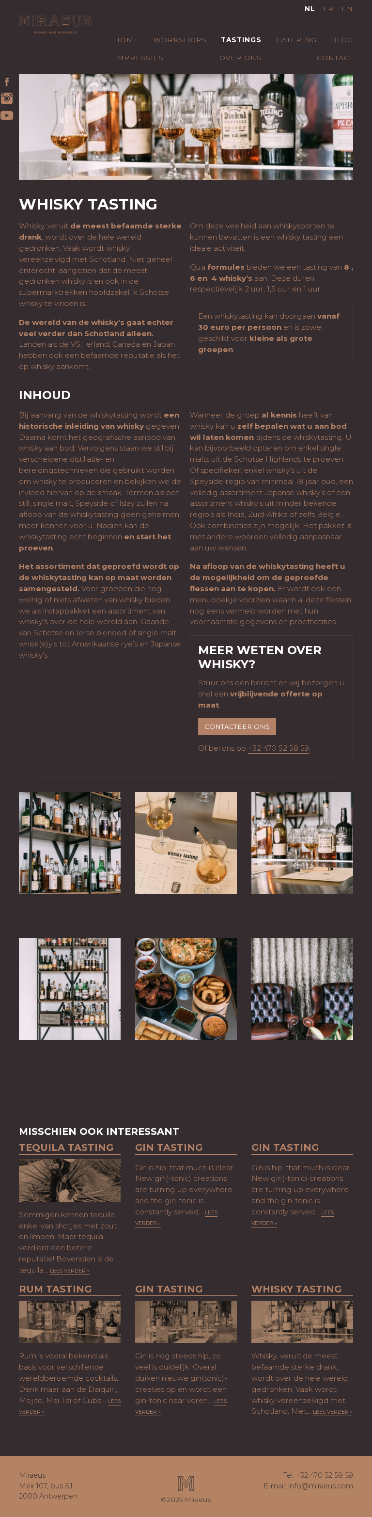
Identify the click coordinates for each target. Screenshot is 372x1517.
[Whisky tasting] (302, 1322)
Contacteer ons (237, 726)
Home (126, 40)
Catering (296, 40)
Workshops (180, 40)
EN (347, 9)
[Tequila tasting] (70, 1180)
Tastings (241, 40)
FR (328, 9)
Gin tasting (168, 1147)
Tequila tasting (66, 1147)
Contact (335, 58)
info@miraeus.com (320, 1486)
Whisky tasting (296, 1289)
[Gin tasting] (186, 1322)
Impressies (139, 58)
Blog (342, 40)
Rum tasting (55, 1289)
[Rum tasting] (70, 1322)
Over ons (240, 58)
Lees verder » (70, 1271)
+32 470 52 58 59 (278, 748)
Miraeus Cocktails (55, 30)
